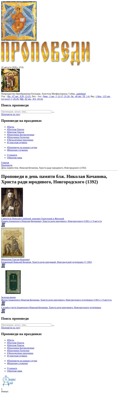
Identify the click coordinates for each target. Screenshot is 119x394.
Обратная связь (14, 157)
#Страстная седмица (17, 142)
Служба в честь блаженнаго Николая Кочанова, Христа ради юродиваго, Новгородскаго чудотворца (51, 307)
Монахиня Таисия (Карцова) (15, 259)
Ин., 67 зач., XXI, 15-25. (19, 96)
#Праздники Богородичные (20, 134)
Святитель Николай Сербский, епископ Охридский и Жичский (32, 218)
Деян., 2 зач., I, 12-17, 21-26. (56, 96)
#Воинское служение (17, 150)
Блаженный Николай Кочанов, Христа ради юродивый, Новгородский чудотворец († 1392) (46, 262)
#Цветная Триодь (15, 132)
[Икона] (10, 91)
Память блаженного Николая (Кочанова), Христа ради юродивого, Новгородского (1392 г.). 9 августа (51, 221)
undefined (81, 94)
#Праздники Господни (18, 137)
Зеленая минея (8, 297)
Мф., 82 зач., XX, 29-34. (31, 99)
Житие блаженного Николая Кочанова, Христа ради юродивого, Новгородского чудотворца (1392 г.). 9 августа (56, 300)
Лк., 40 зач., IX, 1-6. (80, 96)
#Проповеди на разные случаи (22, 147)
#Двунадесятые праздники (20, 140)
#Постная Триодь (15, 129)
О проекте (12, 155)
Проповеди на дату (10, 114)
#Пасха (10, 127)
